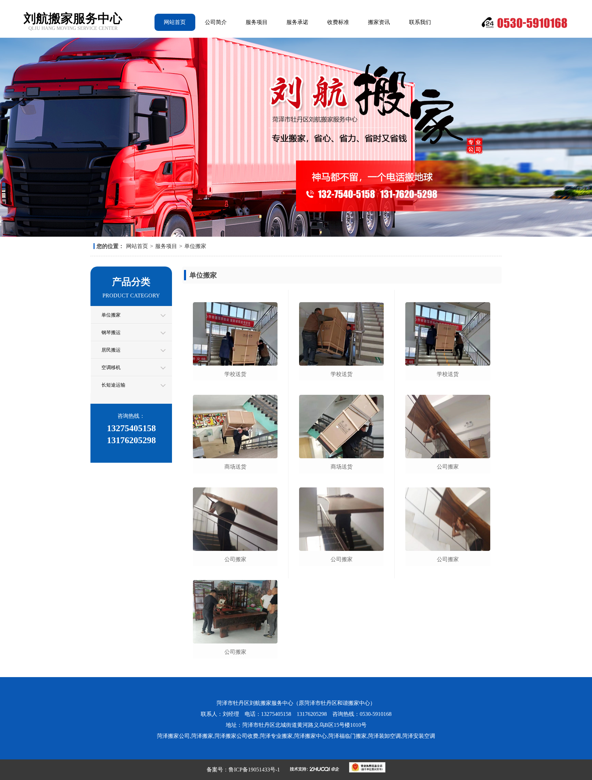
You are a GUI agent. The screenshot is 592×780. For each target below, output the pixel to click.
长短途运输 (113, 385)
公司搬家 (235, 559)
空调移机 (111, 367)
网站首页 (175, 22)
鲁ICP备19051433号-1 (254, 769)
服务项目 (257, 22)
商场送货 (235, 467)
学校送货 (235, 374)
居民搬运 (111, 350)
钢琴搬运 (111, 332)
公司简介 (216, 22)
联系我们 (420, 22)
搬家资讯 (379, 22)
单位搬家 (195, 246)
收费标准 (338, 22)
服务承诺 (297, 22)
